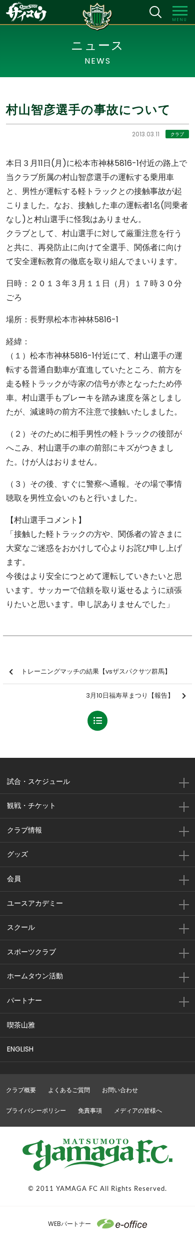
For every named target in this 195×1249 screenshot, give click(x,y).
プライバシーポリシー (36, 1110)
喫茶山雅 (21, 1025)
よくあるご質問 (69, 1090)
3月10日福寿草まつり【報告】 (130, 695)
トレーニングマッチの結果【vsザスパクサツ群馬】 (96, 671)
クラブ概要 (21, 1090)
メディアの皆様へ (138, 1110)
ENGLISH (20, 1049)
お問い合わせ (120, 1090)
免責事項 (90, 1110)
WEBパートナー (69, 1223)
